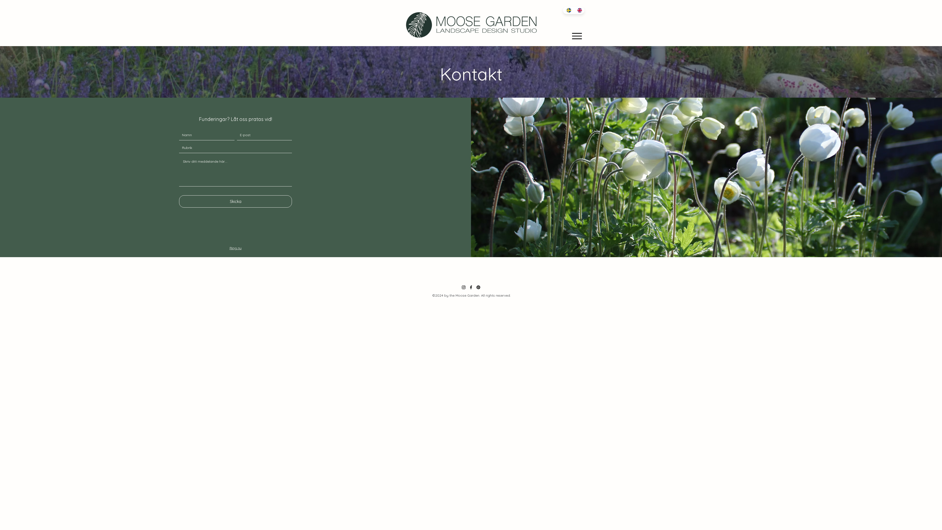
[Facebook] (471, 287)
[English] (579, 10)
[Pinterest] (478, 287)
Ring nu (236, 248)
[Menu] (576, 35)
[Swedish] (568, 10)
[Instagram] (463, 287)
